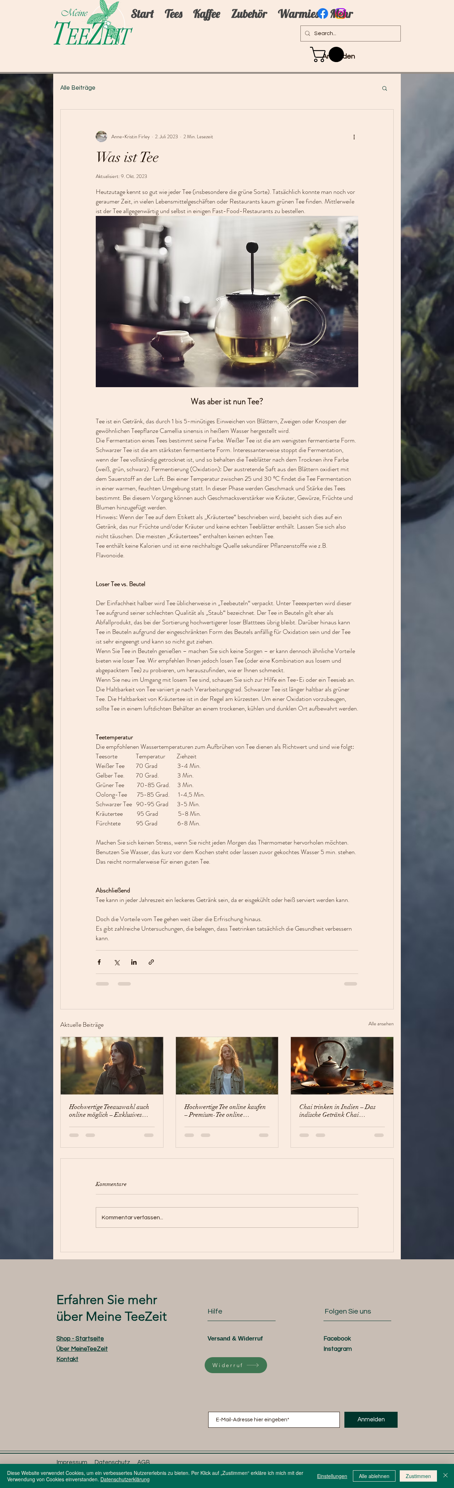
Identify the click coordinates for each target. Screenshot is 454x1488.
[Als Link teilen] (151, 962)
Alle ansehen (381, 1023)
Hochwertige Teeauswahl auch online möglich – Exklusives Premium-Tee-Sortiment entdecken (109, 1111)
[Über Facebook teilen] (99, 962)
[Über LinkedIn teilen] (134, 962)
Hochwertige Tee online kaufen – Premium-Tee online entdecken (225, 1111)
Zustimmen (418, 1475)
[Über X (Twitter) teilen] (116, 962)
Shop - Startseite (80, 1339)
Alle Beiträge (77, 88)
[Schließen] (445, 1476)
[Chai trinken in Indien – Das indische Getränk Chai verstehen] (342, 1065)
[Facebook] (323, 13)
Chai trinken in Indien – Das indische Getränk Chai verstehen (337, 1111)
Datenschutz (112, 1462)
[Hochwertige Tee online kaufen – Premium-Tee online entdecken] (227, 1065)
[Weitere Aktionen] (354, 136)
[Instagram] (340, 13)
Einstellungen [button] (332, 1475)
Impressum (71, 1462)
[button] (329, 54)
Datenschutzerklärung (125, 1479)
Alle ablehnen (374, 1475)
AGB (143, 1462)
